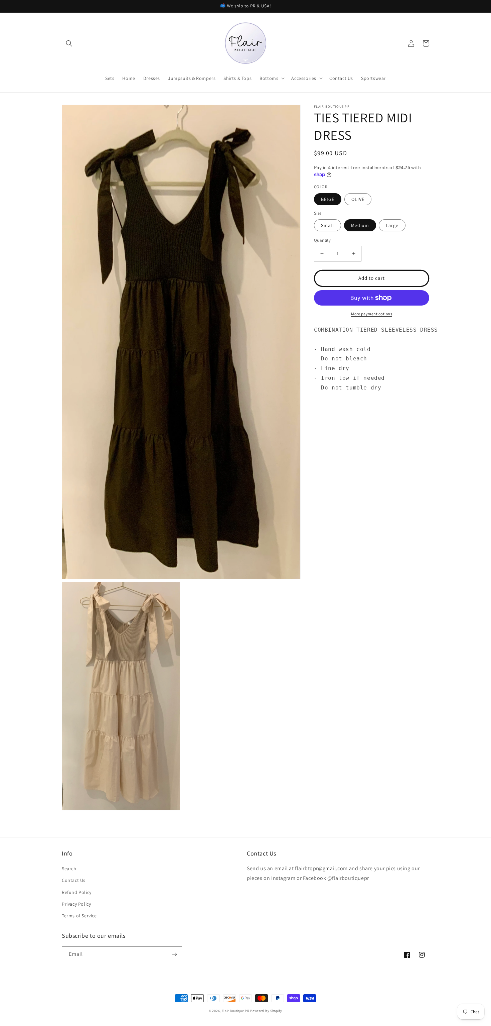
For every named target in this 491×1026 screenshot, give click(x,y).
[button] (69, 43)
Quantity (322, 240)
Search (69, 869)
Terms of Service (79, 916)
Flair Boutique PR (236, 1011)
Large (392, 225)
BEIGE (327, 199)
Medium (360, 225)
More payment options (371, 313)
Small (327, 225)
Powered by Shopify (266, 1011)
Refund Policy (77, 892)
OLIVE (357, 199)
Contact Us (74, 880)
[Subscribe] (174, 954)
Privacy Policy (76, 904)
